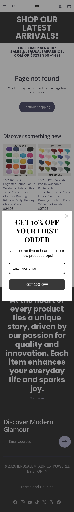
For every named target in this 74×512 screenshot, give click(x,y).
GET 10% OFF (37, 284)
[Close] (67, 216)
